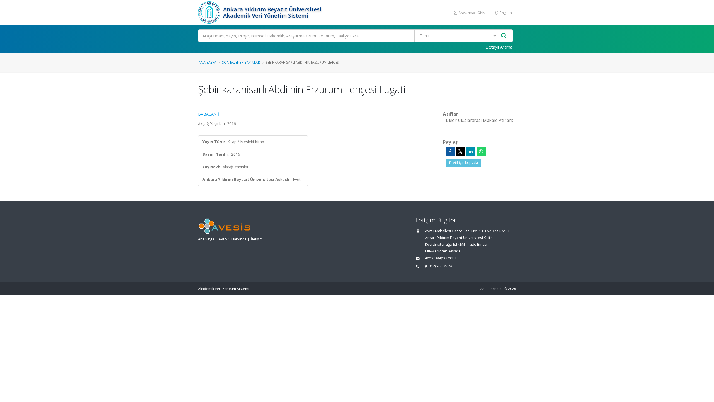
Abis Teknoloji (491, 288)
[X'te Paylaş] (460, 151)
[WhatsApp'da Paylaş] (481, 151)
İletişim (257, 239)
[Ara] (504, 36)
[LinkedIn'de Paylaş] (470, 151)
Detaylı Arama (499, 47)
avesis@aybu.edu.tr (441, 257)
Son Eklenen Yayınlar (241, 62)
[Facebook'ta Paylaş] (450, 151)
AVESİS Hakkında (233, 239)
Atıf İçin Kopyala (465, 162)
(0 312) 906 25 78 (438, 266)
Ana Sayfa (207, 62)
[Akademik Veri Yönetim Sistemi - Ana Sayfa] (210, 12)
